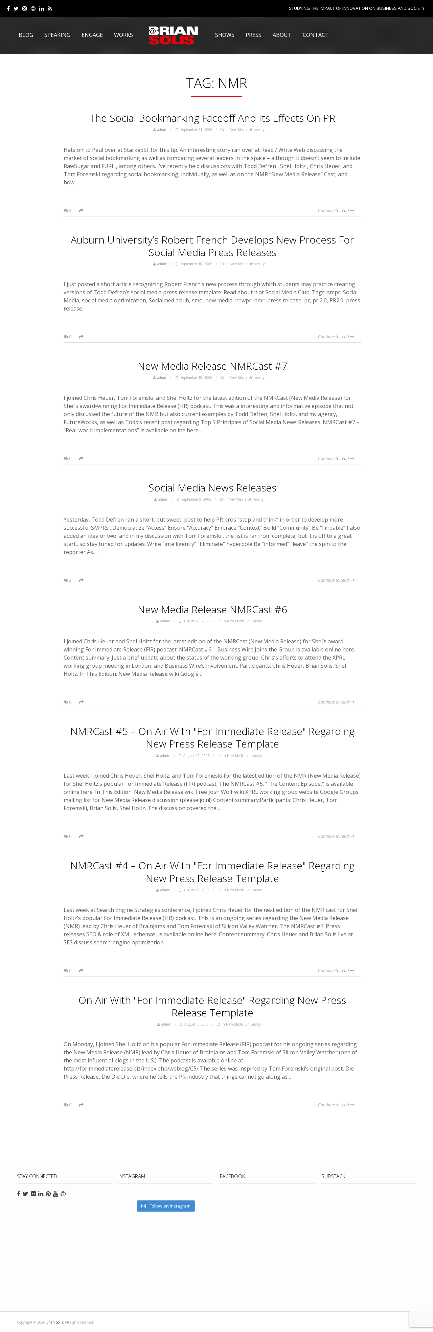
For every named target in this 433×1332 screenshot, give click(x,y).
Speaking (57, 35)
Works (123, 35)
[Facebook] (8, 8)
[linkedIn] (41, 8)
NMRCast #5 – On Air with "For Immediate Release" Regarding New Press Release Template (212, 737)
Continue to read (334, 210)
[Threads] (33, 8)
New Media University (247, 129)
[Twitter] (16, 8)
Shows (224, 35)
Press (253, 35)
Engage (92, 35)
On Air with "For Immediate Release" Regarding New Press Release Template (212, 1006)
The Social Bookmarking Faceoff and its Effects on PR (212, 118)
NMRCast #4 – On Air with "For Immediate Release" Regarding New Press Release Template (212, 871)
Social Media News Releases (212, 488)
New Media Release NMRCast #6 (212, 609)
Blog (26, 35)
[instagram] (24, 8)
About (282, 35)
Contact (316, 35)
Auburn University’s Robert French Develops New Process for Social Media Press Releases (212, 246)
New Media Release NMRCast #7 (212, 366)
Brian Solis (173, 35)
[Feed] (50, 8)
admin (162, 129)
